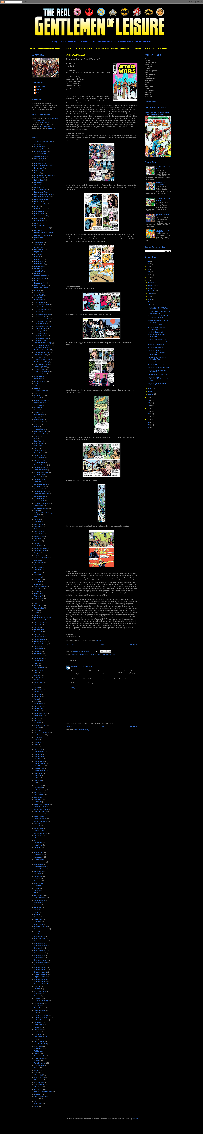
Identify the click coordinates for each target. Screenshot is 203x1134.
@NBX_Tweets (44, 122)
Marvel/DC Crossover (41, 821)
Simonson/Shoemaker (41, 960)
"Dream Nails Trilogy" (40, 204)
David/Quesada (39, 531)
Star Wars (112, 654)
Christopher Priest (39, 460)
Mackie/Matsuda (39, 795)
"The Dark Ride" (39, 312)
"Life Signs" (37, 254)
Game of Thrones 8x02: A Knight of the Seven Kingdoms (159, 316)
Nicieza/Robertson (40, 862)
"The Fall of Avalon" (40, 324)
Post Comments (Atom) (81, 730)
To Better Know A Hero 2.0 (42, 1017)
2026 (148, 261)
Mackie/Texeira (38, 797)
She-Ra (36, 934)
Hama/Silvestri (38, 658)
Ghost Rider (37, 634)
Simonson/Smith (39, 965)
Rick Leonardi (38, 902)
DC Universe (38, 517)
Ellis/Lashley (38, 577)
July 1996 (37, 720)
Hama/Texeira (38, 660)
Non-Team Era (38, 871)
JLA (35, 684)
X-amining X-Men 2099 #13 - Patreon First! (157, 384)
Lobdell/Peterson (39, 766)
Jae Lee (36, 687)
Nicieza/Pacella (39, 859)
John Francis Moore (40, 713)
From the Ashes (39, 608)
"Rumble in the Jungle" (41, 288)
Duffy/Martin (37, 569)
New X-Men (37, 847)
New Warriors (38, 845)
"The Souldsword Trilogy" (42, 362)
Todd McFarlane (39, 1025)
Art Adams (37, 417)
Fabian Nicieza (38, 589)
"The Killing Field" (39, 331)
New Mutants (38, 843)
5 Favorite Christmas (40, 391)
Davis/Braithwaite (39, 536)
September (152, 291)
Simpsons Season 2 (40, 972)
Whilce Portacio (39, 1058)
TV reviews (37, 998)
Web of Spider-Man (40, 1056)
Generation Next (39, 629)
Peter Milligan (38, 883)
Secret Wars (38, 922)
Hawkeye (37, 663)
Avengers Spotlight (40, 429)
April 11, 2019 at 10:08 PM (83, 666)
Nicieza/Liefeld (38, 857)
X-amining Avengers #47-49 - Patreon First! (157, 328)
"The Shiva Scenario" (40, 357)
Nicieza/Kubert (38, 855)
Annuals (36, 410)
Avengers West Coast (41, 431)
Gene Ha (37, 627)
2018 (148, 397)
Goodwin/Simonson (40, 641)
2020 (148, 277)
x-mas (36, 1106)
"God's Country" (39, 230)
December (151, 283)
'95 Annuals (37, 388)
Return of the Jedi (39, 900)
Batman (36, 436)
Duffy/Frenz (37, 565)
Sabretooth (37, 914)
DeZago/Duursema (40, 550)
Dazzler (36, 543)
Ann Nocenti (38, 407)
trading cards (38, 1104)
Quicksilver (37, 890)
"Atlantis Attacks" (39, 161)
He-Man (36, 665)
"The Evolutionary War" (41, 321)
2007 (148, 427)
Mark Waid (37, 802)
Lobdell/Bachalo (39, 752)
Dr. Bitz (38, 90)
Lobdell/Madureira (40, 763)
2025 (148, 264)
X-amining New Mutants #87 (161, 183)
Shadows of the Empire (41, 929)
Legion (36, 744)
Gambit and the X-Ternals (42, 620)
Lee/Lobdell (37, 742)
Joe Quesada (38, 706)
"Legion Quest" (38, 252)
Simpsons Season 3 (40, 974)
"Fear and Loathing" (40, 216)
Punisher (37, 888)
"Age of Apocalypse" (40, 153)
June (150, 299)
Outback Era (38, 876)
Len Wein (37, 747)
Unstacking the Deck (40, 1044)
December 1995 (39, 555)
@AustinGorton (53, 118)
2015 (148, 406)
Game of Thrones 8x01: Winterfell (158, 339)
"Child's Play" (38, 182)
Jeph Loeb (37, 696)
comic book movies (40, 1096)
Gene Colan (38, 625)
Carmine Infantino (39, 455)
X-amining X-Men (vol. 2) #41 (157, 350)
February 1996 (38, 598)
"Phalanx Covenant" (40, 276)
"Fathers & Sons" (39, 213)
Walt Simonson (38, 1051)
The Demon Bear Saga (41, 1001)
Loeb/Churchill (38, 773)
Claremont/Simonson (40, 498)
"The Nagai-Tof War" (40, 340)
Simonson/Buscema (40, 946)
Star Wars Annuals (40, 991)
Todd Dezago (38, 1022)
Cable (36, 448)
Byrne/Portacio (38, 446)
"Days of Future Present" (41, 192)
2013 (148, 411)
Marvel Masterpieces (40, 811)
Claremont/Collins (39, 474)
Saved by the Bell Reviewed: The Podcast (112, 48)
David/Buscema (39, 524)
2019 (148, 280)
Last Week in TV (39, 735)
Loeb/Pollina (38, 775)
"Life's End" (37, 256)
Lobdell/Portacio (39, 768)
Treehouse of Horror (40, 1037)
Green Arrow (38, 646)
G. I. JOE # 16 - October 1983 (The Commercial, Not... (159, 312)
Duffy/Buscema (38, 562)
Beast (35, 439)
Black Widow (38, 441)
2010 (148, 419)
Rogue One (37, 910)
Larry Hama (37, 730)
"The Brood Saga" (39, 302)
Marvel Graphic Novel (41, 809)
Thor (35, 1013)
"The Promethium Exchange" (43, 345)
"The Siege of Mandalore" (42, 359)
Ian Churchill (38, 675)
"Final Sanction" (39, 218)
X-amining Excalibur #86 (156, 345)
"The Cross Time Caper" (41, 304)
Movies (36, 840)
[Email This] (101, 651)
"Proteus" (37, 280)
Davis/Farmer (38, 538)
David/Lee (37, 529)
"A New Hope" (38, 144)
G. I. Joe (36, 610)
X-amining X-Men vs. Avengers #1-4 (162, 231)
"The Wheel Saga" (39, 369)
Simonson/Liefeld (39, 953)
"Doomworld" (38, 201)
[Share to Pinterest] (110, 651)
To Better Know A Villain (41, 1020)
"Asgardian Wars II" (40, 156)
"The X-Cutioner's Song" (41, 371)
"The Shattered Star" (40, 355)
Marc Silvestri (38, 799)
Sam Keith (37, 917)
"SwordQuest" (38, 300)
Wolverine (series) (39, 1063)
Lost (35, 783)
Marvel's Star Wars (103, 654)
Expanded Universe (40, 586)
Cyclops (36, 510)
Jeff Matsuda (38, 694)
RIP (35, 893)
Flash (35, 603)
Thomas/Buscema (39, 1008)
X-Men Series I (38, 1080)
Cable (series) (38, 450)
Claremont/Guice (39, 479)
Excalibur (37, 584)
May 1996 (37, 826)
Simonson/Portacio (40, 958)
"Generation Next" (39, 225)
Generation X (38, 632)
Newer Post (70, 644)
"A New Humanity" (39, 146)
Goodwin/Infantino (39, 639)
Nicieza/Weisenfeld (40, 867)
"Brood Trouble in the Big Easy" (44, 175)
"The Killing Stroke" (40, 333)
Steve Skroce (38, 993)
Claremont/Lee (38, 482)
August (150, 294)
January (151, 394)
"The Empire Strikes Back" (42, 319)
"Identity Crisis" (38, 237)
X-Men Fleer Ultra (39, 1077)
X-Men (36, 1072)
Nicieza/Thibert (38, 864)
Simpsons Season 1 (40, 967)
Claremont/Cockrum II (41, 472)
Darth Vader (37, 522)
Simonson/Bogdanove (41, 941)
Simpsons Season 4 (40, 977)
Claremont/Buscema (40, 465)
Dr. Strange (37, 560)
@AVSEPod (51, 128)
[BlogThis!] (103, 651)
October (151, 288)
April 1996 (37, 412)
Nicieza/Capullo (39, 850)
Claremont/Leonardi (40, 484)
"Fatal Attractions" (39, 211)
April (150, 304)
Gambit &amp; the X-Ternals (43, 617)
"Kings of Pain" (38, 247)
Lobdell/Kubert (38, 759)
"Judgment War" (39, 242)
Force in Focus (92, 654)
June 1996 (37, 723)
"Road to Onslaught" (40, 285)
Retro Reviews (38, 895)
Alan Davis (37, 393)
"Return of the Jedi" (40, 283)
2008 (148, 425)
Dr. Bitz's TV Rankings (41, 557)
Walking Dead (38, 1049)
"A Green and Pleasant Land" (43, 142)
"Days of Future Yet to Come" (43, 194)
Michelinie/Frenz (39, 831)
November (151, 285)
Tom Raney (37, 1032)
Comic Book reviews (77, 654)
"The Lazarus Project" (41, 336)
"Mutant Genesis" (39, 264)
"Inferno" (36, 240)
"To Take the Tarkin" (40, 374)
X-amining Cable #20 (155, 325)
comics (85, 654)
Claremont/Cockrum (40, 470)
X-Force (36, 1070)
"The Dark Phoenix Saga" (42, 309)
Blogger (135, 1119)
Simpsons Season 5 (40, 979)
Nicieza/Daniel (38, 852)
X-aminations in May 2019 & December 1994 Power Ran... (158, 308)
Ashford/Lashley (39, 419)
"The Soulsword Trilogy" (41, 364)
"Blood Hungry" (39, 168)
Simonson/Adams (39, 936)
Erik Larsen (37, 581)
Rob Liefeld (37, 905)
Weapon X (37, 1053)
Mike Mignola (38, 835)
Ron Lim (36, 912)
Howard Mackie (39, 670)
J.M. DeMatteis (38, 682)
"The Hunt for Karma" (40, 328)
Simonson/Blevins (39, 938)
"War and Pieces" (39, 376)
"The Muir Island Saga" (41, 338)
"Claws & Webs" (39, 185)
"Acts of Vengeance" (40, 151)
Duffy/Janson (38, 567)
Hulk (35, 672)
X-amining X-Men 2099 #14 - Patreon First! (157, 371)
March (150, 388)
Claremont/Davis (39, 477)
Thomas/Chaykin (39, 1010)
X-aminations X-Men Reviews (49, 48)
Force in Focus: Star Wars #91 (157, 342)
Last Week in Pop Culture (42, 732)
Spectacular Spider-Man (41, 984)
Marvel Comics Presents (41, 804)
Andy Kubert (38, 405)
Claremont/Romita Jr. (40, 491)
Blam (73, 666)
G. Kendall (39, 93)
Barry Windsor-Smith (40, 434)
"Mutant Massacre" (40, 266)
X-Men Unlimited (39, 1084)
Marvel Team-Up (39, 814)
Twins (35, 1039)
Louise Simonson (39, 790)
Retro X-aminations (40, 898)
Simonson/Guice (39, 948)
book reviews (38, 1094)
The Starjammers (39, 1005)
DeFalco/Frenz (38, 546)
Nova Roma (37, 874)
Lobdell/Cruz (38, 754)
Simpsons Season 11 (40, 970)
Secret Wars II (38, 924)
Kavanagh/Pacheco (40, 725)
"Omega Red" (38, 271)
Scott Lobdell (38, 919)
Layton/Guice (38, 737)
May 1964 (37, 823)
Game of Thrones (39, 622)
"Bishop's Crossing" (40, 163)
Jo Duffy (36, 701)
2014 (148, 408)
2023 (148, 269)
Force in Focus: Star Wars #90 (157, 374)
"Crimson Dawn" (39, 187)
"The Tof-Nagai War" (40, 367)
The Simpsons (38, 1003)
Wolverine (37, 1061)
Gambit (36, 615)
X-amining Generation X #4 (156, 332)
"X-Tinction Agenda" (40, 381)
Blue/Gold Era (38, 443)
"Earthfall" (37, 206)
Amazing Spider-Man (40, 400)
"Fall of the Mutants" (40, 209)
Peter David (37, 881)
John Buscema (38, 708)
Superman (37, 996)
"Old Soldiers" (38, 268)
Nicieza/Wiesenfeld (40, 869)
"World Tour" (38, 379)
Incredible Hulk (38, 677)
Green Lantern (38, 649)
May (149, 302)
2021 (148, 275)
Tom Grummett (38, 1029)
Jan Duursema (38, 689)
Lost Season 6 (38, 787)
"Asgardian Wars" (39, 158)
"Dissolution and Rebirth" (42, 197)
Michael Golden (39, 828)
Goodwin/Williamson (40, 644)
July (149, 296)
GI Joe (36, 613)
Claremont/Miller (39, 489)
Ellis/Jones (37, 574)
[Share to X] (105, 651)
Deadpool (37, 553)
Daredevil (37, 519)
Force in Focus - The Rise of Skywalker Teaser (157, 358)
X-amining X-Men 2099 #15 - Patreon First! (157, 353)
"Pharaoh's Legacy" (40, 278)
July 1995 (37, 718)
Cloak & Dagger (39, 506)
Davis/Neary (38, 541)
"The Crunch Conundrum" (42, 307)
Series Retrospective (40, 926)
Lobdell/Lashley (39, 761)
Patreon (98, 641)
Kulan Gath (37, 728)
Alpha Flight (37, 398)
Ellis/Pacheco (38, 579)
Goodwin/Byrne (39, 637)
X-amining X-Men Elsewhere (43, 1092)
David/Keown (38, 526)
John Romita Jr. (39, 716)
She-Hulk (37, 931)
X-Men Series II (39, 1082)
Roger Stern (38, 907)
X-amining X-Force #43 (155, 347)
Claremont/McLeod (40, 486)
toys (35, 1101)
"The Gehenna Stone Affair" (42, 326)
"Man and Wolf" (39, 261)
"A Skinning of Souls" (40, 149)
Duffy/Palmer (38, 572)
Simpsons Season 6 (40, 981)
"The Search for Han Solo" (42, 350)
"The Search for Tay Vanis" (42, 352)
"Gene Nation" (38, 223)
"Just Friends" (38, 244)
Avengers (37, 427)
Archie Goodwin (39, 415)
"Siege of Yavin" (39, 295)
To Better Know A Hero (41, 1015)
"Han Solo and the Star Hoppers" (44, 232)
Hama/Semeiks (39, 656)
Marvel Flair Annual (40, 807)
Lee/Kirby (37, 740)
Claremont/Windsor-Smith (42, 503)
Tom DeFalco (38, 1027)
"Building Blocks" (39, 180)
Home (32, 48)
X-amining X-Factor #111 (156, 364)
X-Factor (36, 1068)
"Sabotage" (37, 290)
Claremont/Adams (39, 462)
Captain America (39, 453)
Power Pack (37, 886)
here (55, 109)
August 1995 (38, 424)
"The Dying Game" (40, 316)
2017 (148, 400)
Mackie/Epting (38, 792)
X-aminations (38, 1089)
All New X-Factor (39, 395)
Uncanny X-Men (39, 1041)
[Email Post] (97, 651)
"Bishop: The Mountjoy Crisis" (43, 165)
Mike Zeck (37, 838)
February (151, 391)
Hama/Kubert (38, 653)
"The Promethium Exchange (43, 343)
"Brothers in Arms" (39, 177)
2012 (148, 414)
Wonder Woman (39, 1065)
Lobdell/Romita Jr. (39, 771)
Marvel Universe (39, 816)
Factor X (36, 591)
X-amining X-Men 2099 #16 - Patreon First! (157, 335)
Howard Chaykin (39, 668)
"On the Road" (38, 273)
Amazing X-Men (39, 403)
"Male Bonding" (39, 259)
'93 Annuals (37, 383)
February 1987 (38, 596)
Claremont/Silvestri (40, 496)
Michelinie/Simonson (40, 833)
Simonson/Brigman (40, 943)
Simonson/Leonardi (40, 950)
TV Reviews (137, 48)
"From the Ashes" (39, 221)
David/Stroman (38, 534)
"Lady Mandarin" (39, 249)
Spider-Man (37, 986)
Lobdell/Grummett (39, 756)
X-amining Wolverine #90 (156, 362)
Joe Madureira (38, 704)
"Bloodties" (37, 173)
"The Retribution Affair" (41, 347)
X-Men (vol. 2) (38, 1075)
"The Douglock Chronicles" (42, 314)
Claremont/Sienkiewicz (41, 494)
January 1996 (38, 692)
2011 (148, 417)
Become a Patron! (150, 102)
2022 (148, 272)
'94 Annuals (37, 386)
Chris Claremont (39, 458)
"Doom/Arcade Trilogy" (41, 199)
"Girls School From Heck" (42, 228)
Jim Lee (36, 699)
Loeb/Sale (37, 778)
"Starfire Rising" (39, 297)
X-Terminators (38, 1087)
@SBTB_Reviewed (44, 126)
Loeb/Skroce (38, 780)
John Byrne (37, 711)
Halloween (37, 651)
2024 (148, 266)
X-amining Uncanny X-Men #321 (158, 367)
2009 (148, 422)
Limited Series (38, 749)
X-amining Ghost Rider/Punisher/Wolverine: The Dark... (158, 378)
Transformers (38, 1034)
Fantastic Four (38, 593)
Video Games (38, 1046)
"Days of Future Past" (40, 189)
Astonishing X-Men (40, 422)
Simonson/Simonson (40, 962)
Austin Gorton (40, 87)
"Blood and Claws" (40, 170)
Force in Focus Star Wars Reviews (78, 48)
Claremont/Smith (39, 501)
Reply (73, 688)
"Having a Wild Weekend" (42, 235)
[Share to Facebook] (107, 651)
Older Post (133, 644)
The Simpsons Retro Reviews (156, 48)
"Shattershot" (38, 292)
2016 (148, 403)
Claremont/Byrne (39, 467)
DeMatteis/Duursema (40, 548)
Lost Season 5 (38, 785)
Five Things (37, 601)
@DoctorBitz (41, 120)
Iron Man (36, 680)
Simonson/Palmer (39, 955)
